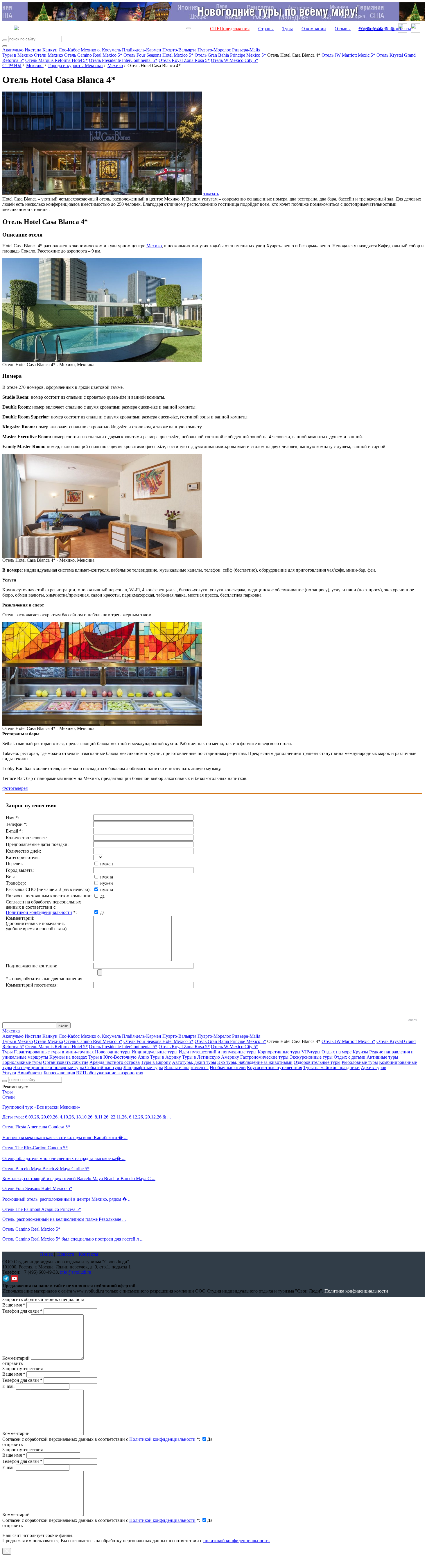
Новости (65, 1254)
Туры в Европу (156, 1062)
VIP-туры (311, 1051)
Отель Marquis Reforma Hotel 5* (56, 60)
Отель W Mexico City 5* (234, 60)
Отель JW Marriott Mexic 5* (348, 55)
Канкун (50, 49)
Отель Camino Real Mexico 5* (93, 55)
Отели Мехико (48, 55)
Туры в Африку (165, 1057)
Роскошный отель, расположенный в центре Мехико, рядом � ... (67, 1199)
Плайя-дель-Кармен (141, 49)
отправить (12, 1525)
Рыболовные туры (360, 1062)
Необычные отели (228, 1067)
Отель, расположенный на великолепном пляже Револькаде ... (64, 1219)
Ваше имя (13, 1304)
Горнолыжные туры (22, 1062)
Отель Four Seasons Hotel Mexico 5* (158, 55)
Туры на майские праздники (331, 1067)
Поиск (46, 1254)
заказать (211, 193)
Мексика (35, 65)
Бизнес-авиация (59, 1072)
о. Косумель (109, 49)
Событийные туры (103, 1067)
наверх (412, 1020)
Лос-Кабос (69, 49)
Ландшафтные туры (143, 1067)
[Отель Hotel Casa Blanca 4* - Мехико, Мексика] (102, 360)
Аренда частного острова (114, 1062)
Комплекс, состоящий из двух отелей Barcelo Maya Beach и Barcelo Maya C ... (78, 1178)
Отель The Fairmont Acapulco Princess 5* (41, 1209)
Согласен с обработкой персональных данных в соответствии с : (101, 1439)
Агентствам (371, 28)
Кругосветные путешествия (274, 1067)
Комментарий (16, 1358)
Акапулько (13, 49)
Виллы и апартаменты (186, 1067)
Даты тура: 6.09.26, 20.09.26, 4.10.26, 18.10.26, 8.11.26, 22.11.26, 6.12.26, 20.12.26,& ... (86, 1116)
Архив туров (373, 1067)
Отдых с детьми (349, 1057)
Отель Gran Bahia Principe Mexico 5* (230, 55)
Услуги (9, 1072)
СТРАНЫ (11, 65)
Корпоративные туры (279, 1051)
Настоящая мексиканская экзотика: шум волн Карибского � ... (65, 1137)
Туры (287, 28)
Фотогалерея (15, 788)
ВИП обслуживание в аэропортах (109, 1072)
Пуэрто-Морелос (214, 49)
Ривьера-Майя (246, 49)
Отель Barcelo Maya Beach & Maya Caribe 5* (45, 1168)
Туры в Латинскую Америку (210, 1057)
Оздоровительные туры (317, 1062)
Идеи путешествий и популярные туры (217, 1051)
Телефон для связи (22, 1311)
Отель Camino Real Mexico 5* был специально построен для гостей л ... (72, 1238)
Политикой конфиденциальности (39, 912)
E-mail (8, 1386)
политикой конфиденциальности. (236, 1540)
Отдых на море (336, 1051)
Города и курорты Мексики (75, 65)
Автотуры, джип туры (194, 1062)
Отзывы (343, 28)
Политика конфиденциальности (356, 1290)
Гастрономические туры (264, 1057)
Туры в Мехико (17, 55)
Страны (266, 28)
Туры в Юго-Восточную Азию (118, 1057)
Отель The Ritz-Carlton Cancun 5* (35, 1147)
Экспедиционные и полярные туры (49, 1067)
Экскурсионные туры (311, 1057)
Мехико (88, 49)
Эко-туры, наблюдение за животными (255, 1062)
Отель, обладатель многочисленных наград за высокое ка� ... (63, 1158)
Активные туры (382, 1057)
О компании (314, 28)
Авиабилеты (29, 1072)
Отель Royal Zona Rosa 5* (184, 60)
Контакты (401, 28)
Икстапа (33, 49)
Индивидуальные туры (154, 1051)
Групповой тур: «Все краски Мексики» (41, 1107)
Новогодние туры (112, 1051)
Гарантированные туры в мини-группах (54, 1051)
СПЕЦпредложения (230, 28)
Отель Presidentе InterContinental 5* (123, 60)
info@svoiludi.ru (75, 1272)
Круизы (360, 1051)
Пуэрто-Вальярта (179, 49)
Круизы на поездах (68, 1057)
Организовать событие (65, 1062)
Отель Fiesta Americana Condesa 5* (36, 1126)
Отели (8, 1097)
